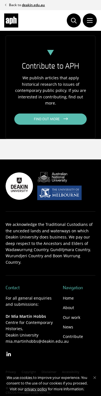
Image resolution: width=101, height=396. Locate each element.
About (68, 307)
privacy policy (35, 389)
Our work (71, 317)
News (68, 327)
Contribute (73, 336)
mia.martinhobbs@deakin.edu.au (37, 341)
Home (68, 298)
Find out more (47, 119)
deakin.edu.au (33, 5)
